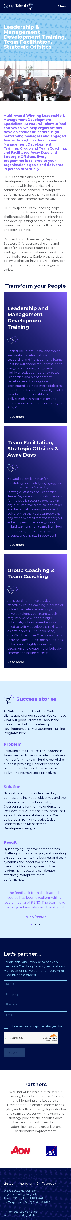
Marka (32, 1215)
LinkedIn (10, 1183)
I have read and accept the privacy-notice (36, 1026)
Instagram (26, 1183)
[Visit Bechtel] (51, 1151)
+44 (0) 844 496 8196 (36, 1202)
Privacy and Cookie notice (20, 1211)
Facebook (49, 1183)
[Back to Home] (18, 6)
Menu (62, 6)
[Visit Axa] (20, 1151)
